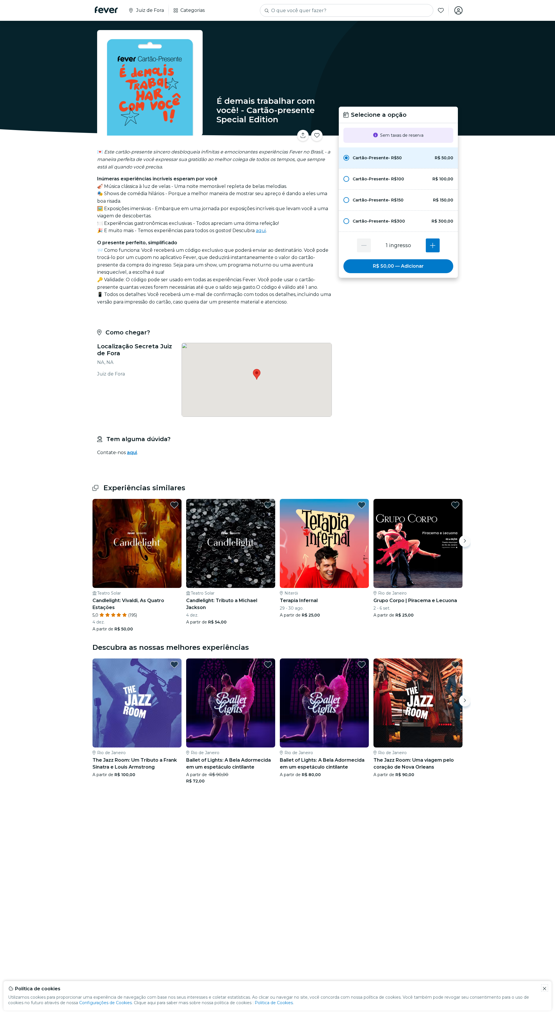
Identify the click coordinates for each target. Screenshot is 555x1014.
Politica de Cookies (274, 1002)
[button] (398, 157)
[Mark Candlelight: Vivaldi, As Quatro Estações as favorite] (174, 505)
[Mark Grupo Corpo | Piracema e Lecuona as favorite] (455, 505)
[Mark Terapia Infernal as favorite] (361, 505)
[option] (398, 157)
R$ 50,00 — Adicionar (398, 266)
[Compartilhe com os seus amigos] (303, 135)
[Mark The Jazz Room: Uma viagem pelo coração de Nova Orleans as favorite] (455, 664)
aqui (261, 230)
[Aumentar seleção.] (433, 245)
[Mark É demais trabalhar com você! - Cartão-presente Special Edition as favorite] (317, 135)
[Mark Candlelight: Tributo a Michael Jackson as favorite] (268, 505)
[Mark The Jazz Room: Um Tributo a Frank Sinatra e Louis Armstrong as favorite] (174, 664)
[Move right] (465, 541)
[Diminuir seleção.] (364, 245)
